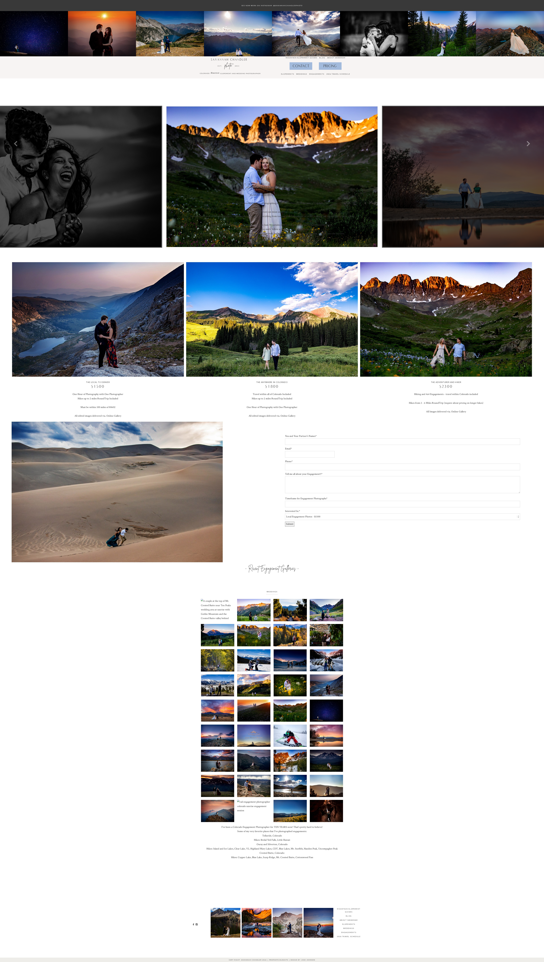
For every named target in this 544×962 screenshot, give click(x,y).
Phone (288, 461)
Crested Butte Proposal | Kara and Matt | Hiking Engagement (217, 635)
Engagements (316, 74)
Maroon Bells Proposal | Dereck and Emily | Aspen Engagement (326, 610)
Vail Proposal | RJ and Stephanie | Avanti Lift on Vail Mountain (254, 660)
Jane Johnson (308, 960)
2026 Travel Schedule (338, 74)
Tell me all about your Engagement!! (303, 474)
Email (288, 448)
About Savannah (336, 58)
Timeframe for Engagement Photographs (305, 498)
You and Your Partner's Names (300, 436)
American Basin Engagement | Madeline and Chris (289, 710)
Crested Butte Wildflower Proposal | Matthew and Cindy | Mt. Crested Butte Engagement (217, 610)
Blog (322, 58)
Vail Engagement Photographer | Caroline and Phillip (217, 710)
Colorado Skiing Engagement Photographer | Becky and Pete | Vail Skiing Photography (290, 735)
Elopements (287, 74)
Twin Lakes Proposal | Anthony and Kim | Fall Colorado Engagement (217, 660)
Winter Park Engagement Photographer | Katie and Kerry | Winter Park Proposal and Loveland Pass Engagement (217, 786)
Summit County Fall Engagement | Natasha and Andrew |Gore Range (290, 635)
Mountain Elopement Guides (301, 58)
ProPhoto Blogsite (278, 960)
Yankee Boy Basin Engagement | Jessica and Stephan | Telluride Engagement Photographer (254, 685)
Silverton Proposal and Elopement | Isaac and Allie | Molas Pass (290, 610)
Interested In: (292, 511)
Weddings (301, 74)
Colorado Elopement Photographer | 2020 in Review (253, 736)
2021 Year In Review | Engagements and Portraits (254, 710)
